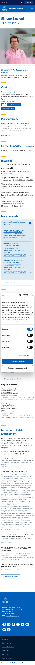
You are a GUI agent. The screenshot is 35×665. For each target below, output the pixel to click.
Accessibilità (5, 639)
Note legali (5, 650)
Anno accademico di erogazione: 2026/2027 (15, 223)
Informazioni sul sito (8, 647)
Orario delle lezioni (8, 108)
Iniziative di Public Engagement (12, 663)
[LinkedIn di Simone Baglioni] (2, 104)
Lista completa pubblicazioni (13, 379)
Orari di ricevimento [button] (8, 101)
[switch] (30, 335)
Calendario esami (15, 105)
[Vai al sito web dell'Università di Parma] (4, 8)
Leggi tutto (4, 135)
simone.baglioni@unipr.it (11, 92)
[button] (4, 2)
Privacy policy (6, 654)
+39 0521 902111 (10, 614)
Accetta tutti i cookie (17, 361)
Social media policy (8, 658)
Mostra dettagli (24, 355)
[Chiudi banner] (32, 295)
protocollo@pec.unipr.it (12, 616)
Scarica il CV (30, 146)
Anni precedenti (9, 283)
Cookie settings (6, 643)
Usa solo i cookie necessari (17, 368)
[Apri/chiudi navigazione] (32, 8)
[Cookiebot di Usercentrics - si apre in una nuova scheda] (20, 295)
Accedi (29, 2)
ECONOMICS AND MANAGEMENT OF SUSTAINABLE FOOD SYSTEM (14, 235)
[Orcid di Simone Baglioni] (6, 104)
